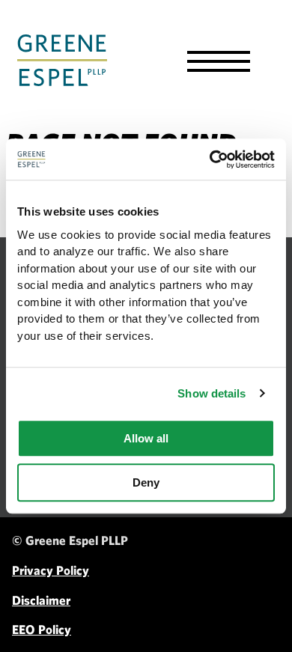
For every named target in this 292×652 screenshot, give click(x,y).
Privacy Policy (50, 570)
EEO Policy (41, 629)
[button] (218, 61)
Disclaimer (41, 600)
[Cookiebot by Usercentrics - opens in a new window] (210, 159)
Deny (146, 482)
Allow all (146, 438)
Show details (211, 393)
